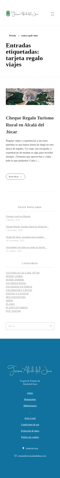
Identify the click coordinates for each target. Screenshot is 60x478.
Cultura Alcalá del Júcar (23, 273)
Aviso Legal (30, 418)
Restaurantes (30, 399)
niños (9, 300)
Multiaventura (16, 297)
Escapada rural (16, 283)
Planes (10, 304)
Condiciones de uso (30, 424)
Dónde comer (14, 276)
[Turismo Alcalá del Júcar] (30, 13)
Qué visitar (13, 311)
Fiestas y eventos (17, 293)
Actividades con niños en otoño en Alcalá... (26, 247)
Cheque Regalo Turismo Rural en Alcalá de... (27, 226)
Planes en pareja (17, 307)
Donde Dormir (15, 280)
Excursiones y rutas (19, 290)
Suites (30, 393)
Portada (12, 35)
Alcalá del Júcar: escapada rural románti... (26, 237)
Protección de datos (30, 431)
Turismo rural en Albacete (18, 216)
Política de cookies (30, 437)
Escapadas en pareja (19, 287)
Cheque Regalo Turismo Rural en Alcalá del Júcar (30, 124)
